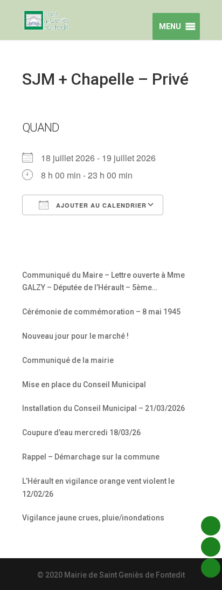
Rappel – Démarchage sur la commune (90, 456)
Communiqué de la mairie (68, 360)
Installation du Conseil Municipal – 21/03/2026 (103, 408)
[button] (168, 26)
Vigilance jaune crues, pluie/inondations (93, 517)
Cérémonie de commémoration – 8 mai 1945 (101, 311)
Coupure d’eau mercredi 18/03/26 (81, 432)
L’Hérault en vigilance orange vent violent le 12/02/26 (98, 487)
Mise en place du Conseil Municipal (84, 384)
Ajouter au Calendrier (100, 205)
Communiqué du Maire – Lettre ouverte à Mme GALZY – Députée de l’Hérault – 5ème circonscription (103, 283)
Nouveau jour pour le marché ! (75, 336)
